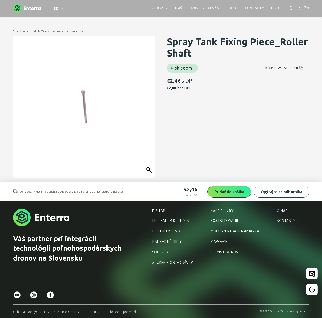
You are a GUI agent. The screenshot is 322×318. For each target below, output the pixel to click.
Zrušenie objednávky (172, 262)
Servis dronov (224, 252)
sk (56, 9)
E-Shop (158, 211)
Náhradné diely (30, 31)
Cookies (93, 312)
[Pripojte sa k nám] (312, 273)
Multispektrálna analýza (234, 231)
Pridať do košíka (229, 191)
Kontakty (286, 220)
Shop (16, 31)
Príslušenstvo (166, 231)
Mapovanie (220, 241)
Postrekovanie (224, 220)
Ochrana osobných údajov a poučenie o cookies (46, 312)
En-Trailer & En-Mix (170, 220)
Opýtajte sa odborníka (281, 191)
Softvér (160, 252)
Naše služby (222, 211)
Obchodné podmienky (123, 312)
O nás (282, 211)
